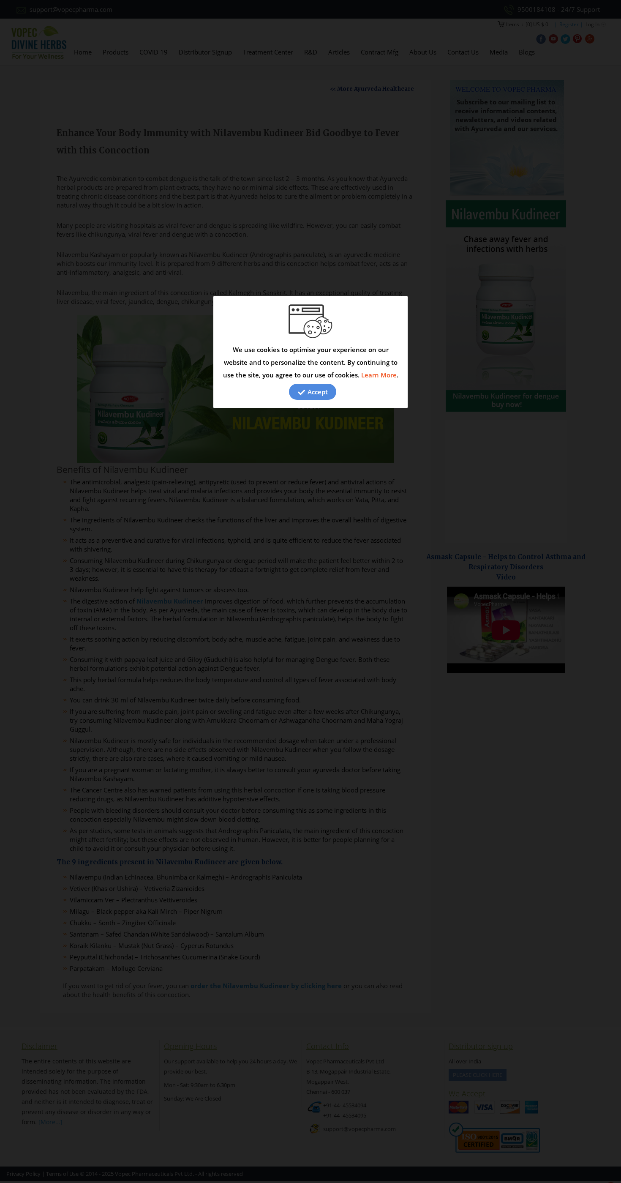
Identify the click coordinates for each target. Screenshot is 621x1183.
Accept (317, 392)
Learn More (379, 375)
